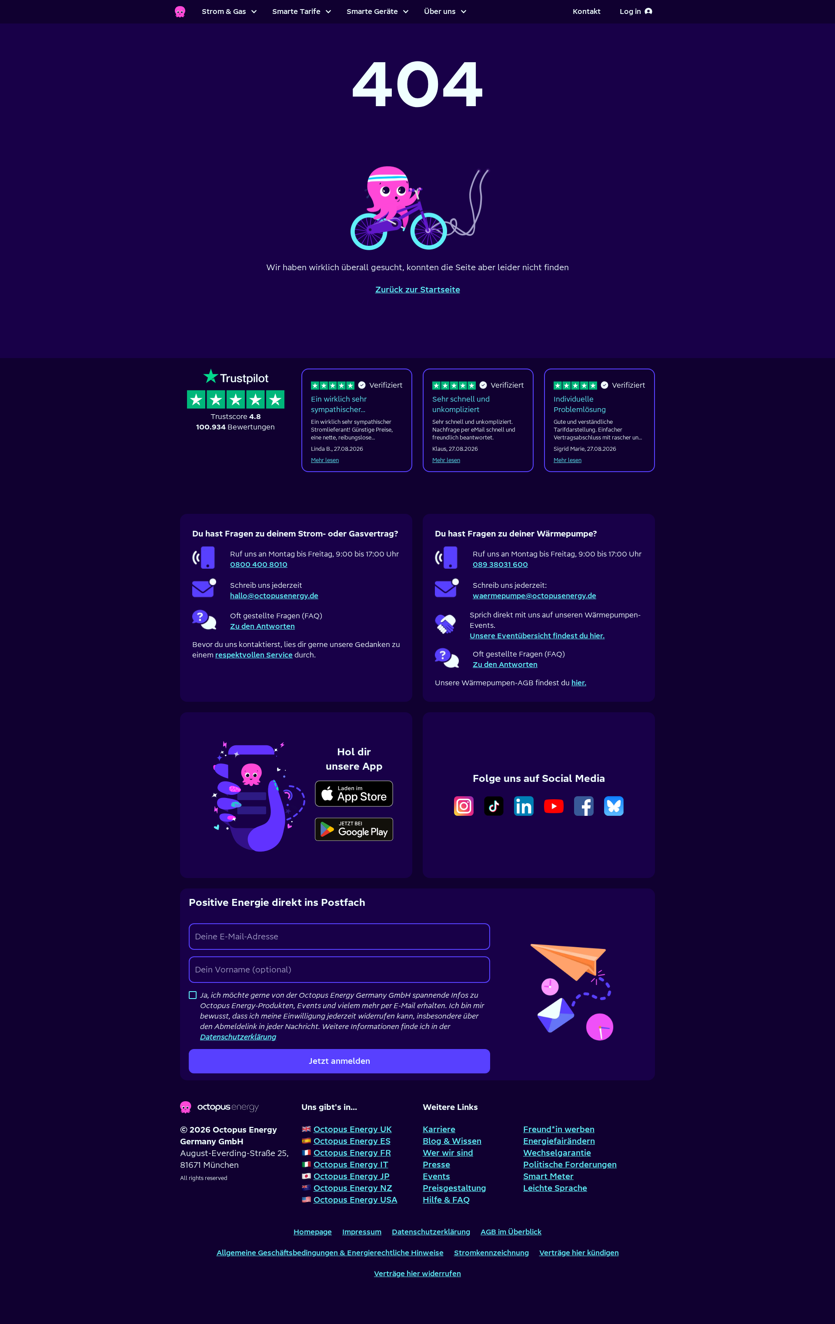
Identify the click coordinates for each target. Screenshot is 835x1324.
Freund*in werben (559, 1129)
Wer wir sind (448, 1153)
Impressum (361, 1231)
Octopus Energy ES (352, 1141)
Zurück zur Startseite (417, 290)
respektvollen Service (254, 654)
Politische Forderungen (570, 1165)
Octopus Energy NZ (353, 1188)
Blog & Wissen (452, 1141)
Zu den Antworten (262, 626)
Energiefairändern (559, 1141)
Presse (436, 1165)
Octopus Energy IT (351, 1165)
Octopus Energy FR (352, 1153)
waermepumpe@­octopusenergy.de (534, 595)
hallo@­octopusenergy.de (274, 595)
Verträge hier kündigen (579, 1252)
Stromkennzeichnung (491, 1252)
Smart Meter (548, 1176)
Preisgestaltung (454, 1188)
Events (436, 1176)
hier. (578, 682)
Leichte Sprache (555, 1188)
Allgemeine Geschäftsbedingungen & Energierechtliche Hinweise (330, 1252)
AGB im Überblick (511, 1231)
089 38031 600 (500, 564)
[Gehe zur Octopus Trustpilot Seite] (235, 400)
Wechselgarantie (557, 1153)
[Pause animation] (417, 196)
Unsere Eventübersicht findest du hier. (537, 635)
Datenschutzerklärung (431, 1231)
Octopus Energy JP (352, 1176)
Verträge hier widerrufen (417, 1273)
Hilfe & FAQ (446, 1200)
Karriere (439, 1129)
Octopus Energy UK (353, 1129)
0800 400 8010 (258, 564)
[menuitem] (229, 12)
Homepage (313, 1231)
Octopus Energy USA (355, 1200)
